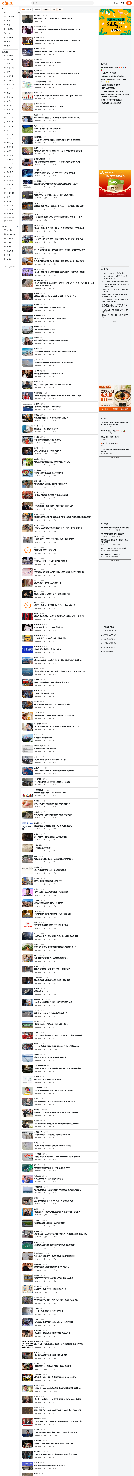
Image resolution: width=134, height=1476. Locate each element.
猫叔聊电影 (37, 27)
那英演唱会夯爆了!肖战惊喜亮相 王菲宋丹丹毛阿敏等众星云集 (57, 29)
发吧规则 (10, 251)
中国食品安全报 (38, 790)
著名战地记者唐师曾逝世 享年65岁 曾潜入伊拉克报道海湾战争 (57, 162)
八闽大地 (10, 134)
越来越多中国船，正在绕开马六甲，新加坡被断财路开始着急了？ (58, 660)
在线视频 (10, 214)
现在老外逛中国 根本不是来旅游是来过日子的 (51, 418)
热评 (8, 25)
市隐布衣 (36, 415)
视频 (8, 42)
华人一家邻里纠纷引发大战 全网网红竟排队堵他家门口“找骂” (57, 726)
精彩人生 (10, 97)
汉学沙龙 (10, 155)
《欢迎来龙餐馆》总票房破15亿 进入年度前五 (51, 495)
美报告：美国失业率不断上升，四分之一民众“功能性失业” (56, 605)
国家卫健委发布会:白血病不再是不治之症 (49, 1465)
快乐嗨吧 (10, 59)
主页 (8, 12)
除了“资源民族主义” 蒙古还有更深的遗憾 (49, 307)
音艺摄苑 (10, 105)
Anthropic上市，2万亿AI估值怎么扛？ (49, 627)
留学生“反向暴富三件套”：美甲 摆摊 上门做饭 (51, 925)
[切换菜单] (19, 12)
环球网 (36, 1198)
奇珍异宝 (10, 55)
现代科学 (10, 151)
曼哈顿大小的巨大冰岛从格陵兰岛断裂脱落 (50, 1057)
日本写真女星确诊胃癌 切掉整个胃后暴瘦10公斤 (52, 1333)
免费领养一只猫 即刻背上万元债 (46, 429)
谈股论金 (10, 176)
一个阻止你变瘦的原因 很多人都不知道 (48, 1311)
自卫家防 (10, 139)
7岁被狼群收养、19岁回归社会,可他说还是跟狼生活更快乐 (56, 1300)
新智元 (36, 1242)
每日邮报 (36, 812)
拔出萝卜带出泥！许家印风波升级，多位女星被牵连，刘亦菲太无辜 (59, 228)
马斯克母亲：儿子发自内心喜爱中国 (47, 583)
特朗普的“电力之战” (41, 991)
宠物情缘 (10, 76)
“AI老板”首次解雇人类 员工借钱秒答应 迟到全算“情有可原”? (56, 1454)
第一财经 (36, 1165)
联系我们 (10, 230)
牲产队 (36, 126)
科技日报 (36, 801)
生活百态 (10, 122)
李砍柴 (36, 1044)
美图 (8, 46)
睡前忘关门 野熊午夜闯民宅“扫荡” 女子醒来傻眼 (52, 969)
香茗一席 (10, 164)
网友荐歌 (10, 159)
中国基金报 (37, 316)
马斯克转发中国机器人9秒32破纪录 (47, 406)
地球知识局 (37, 1176)
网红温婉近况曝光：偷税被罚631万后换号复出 (51, 340)
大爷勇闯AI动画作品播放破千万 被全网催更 (50, 837)
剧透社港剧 (37, 481)
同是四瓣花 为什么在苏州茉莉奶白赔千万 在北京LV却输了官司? (58, 1410)
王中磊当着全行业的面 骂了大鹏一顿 (48, 62)
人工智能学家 (38, 1088)
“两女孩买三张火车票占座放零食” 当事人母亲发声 (52, 1366)
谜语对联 (10, 210)
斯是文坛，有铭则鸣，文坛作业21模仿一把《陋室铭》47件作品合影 (115, 95)
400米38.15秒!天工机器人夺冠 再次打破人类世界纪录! (54, 51)
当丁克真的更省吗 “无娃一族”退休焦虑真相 (50, 870)
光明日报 (36, 713)
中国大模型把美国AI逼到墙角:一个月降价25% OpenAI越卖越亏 (58, 95)
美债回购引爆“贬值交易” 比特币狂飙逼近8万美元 (52, 704)
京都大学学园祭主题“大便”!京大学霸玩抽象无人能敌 (53, 1278)
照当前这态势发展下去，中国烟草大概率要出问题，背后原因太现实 (59, 261)
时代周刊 (36, 1231)
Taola (36, 911)
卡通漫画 (10, 126)
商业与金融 (10, 193)
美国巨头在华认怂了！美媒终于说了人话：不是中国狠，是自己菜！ (59, 206)
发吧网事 (10, 93)
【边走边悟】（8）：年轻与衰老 (111, 103)
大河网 (36, 757)
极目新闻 (36, 38)
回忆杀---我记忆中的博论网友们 (111, 100)
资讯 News (10, 17)
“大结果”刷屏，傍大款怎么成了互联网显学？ (51, 638)
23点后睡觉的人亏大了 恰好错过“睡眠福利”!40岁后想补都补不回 (58, 1068)
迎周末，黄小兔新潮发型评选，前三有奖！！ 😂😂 (113, 80)
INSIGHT (37, 922)
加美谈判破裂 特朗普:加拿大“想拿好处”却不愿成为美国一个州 (57, 40)
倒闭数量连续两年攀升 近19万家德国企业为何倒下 (53, 1168)
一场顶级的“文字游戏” (42, 848)
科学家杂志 (37, 470)
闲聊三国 (10, 114)
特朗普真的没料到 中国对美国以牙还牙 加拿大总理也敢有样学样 (58, 151)
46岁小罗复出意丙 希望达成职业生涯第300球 (51, 892)
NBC (35, 856)
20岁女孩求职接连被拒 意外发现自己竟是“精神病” (53, 1145)
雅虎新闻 (36, 1275)
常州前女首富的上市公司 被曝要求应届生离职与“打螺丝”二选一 (57, 395)
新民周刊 (36, 988)
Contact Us (11, 234)
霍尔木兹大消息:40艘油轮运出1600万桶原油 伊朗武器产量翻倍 (57, 1190)
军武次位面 (37, 1110)
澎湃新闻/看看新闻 (39, 159)
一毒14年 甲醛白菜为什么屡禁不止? (47, 129)
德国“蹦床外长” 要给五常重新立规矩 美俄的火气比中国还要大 (57, 1212)
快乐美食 (10, 89)
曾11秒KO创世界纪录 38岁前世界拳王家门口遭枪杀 (53, 1443)
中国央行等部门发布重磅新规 (45, 748)
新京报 (36, 1143)
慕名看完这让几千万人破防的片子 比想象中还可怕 (53, 18)
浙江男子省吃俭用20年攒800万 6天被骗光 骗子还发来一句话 (56, 1123)
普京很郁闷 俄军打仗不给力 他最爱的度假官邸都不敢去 (54, 1101)
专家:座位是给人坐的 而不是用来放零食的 (49, 1223)
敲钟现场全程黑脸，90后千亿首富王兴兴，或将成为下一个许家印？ (59, 616)
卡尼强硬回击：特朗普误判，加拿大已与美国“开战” (53, 506)
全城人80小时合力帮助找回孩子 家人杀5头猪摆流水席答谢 (56, 936)
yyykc (36, 203)
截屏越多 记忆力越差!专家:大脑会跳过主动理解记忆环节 (55, 84)
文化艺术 (10, 80)
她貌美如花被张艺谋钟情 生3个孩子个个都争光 (51, 1267)
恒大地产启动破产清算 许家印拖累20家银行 (50, 1355)
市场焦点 (36, 680)
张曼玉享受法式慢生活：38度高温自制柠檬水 (51, 958)
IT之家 (36, 492)
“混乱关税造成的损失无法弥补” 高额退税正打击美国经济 (55, 351)
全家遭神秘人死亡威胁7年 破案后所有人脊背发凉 (52, 914)
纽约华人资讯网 (38, 1341)
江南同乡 (10, 118)
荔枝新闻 (36, 1363)
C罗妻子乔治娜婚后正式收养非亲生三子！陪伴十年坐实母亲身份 (58, 528)
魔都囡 (36, 1385)
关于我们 (10, 242)
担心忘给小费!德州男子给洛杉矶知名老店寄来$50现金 (54, 1256)
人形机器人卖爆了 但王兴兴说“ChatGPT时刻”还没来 (54, 1322)
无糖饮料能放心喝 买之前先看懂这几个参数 (50, 792)
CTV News (37, 1419)
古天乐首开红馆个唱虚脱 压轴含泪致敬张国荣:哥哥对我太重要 (57, 140)
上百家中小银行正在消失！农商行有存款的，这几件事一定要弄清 (58, 239)
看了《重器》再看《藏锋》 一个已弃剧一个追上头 (53, 384)
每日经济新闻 (38, 1187)
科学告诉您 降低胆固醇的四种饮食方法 (48, 473)
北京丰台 (36, 459)
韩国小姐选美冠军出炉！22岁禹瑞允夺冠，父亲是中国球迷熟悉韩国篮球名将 (62, 517)
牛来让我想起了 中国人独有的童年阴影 (48, 1179)
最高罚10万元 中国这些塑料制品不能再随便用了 (52, 804)
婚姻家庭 (10, 143)
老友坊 (9, 168)
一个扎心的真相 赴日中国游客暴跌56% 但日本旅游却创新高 (56, 1046)
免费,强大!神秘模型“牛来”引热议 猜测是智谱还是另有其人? (56, 184)
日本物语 (36, 437)
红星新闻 (36, 49)
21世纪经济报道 (38, 746)
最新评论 (10, 33)
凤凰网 (36, 148)
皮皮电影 (36, 1430)
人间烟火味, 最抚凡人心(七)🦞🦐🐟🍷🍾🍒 (114, 69)
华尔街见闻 (37, 181)
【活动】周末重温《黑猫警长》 (111, 85)
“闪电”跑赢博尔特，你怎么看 (45, 550)
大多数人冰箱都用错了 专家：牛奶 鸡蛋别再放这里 (53, 1002)
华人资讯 (36, 867)
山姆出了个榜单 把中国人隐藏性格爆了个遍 (50, 1289)
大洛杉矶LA (37, 768)
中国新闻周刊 (38, 393)
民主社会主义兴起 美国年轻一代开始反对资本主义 (53, 826)
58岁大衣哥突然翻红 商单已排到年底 (48, 881)
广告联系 (10, 238)
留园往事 (10, 189)
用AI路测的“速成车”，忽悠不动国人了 (48, 649)
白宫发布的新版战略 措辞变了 (45, 329)
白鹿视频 (36, 404)
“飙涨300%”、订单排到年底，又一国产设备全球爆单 (54, 195)
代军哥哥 (36, 338)
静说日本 (36, 104)
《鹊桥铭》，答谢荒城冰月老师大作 (112, 76)
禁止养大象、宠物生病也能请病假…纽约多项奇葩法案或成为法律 (58, 1344)
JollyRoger (37, 624)
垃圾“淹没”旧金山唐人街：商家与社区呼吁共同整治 (53, 859)
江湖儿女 (10, 180)
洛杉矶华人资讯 (38, 1253)
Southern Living (39, 999)
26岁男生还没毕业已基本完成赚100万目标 (50, 759)
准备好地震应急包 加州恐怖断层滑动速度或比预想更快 (54, 770)
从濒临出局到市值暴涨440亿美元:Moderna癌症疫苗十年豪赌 (57, 1156)
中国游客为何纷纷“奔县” (43, 737)
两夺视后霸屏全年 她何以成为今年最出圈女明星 (52, 980)
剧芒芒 (36, 382)
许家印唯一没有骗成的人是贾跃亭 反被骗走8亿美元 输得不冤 (57, 117)
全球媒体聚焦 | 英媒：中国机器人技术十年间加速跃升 (54, 539)
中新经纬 (36, 294)
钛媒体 (36, 115)
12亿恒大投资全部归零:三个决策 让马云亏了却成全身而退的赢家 (58, 1035)
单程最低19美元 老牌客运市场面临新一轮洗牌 (51, 1024)
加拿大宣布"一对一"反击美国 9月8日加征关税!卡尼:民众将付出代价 (59, 1421)
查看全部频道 (11, 217)
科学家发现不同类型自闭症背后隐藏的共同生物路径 (53, 1090)
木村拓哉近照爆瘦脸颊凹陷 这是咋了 (48, 440)
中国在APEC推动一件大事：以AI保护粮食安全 (51, 561)
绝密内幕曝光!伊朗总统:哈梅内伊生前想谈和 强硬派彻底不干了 (57, 73)
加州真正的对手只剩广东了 (44, 693)
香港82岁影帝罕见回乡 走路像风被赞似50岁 (50, 484)
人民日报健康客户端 (40, 82)
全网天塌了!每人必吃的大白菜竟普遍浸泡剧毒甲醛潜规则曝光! (57, 1388)
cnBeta (36, 1055)
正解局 (36, 1319)
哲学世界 (10, 109)
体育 (8, 64)
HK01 (36, 955)
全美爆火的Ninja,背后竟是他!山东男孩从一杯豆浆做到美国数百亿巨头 (60, 1234)
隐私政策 (10, 247)
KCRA (36, 966)
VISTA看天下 (38, 16)
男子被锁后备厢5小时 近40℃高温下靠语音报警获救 (53, 1201)
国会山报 (36, 823)
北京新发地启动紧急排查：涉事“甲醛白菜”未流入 (52, 462)
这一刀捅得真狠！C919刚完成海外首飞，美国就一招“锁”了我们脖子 (59, 250)
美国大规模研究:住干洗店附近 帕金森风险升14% (52, 1134)
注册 (129, 3)
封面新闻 (36, 834)
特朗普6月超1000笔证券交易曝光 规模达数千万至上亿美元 (56, 296)
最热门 (9, 21)
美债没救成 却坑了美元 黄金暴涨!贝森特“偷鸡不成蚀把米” (55, 1377)
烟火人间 (10, 205)
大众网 (36, 360)
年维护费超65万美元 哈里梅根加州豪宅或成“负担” (53, 815)
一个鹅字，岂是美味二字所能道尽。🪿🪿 (114, 91)
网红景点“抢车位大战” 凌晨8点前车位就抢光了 (51, 1013)
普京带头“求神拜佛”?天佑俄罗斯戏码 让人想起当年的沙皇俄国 (57, 1399)
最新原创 (10, 29)
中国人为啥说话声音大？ (109, 88)
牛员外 (36, 192)
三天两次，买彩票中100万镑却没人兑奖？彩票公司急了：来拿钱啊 (59, 572)
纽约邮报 (36, 71)
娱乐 (8, 197)
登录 (122, 3)
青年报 (36, 426)
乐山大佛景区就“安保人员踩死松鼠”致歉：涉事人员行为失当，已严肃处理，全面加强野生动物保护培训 (64, 284)
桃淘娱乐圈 (37, 137)
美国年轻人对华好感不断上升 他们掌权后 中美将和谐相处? (56, 1112)
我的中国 (10, 184)
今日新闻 (46, 9)
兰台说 (36, 93)
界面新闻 (36, 1077)
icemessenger (38, 280)
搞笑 (8, 72)
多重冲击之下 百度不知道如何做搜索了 (48, 1079)
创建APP (10, 255)
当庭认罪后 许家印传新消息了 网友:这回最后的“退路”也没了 (56, 1432)
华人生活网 (37, 724)
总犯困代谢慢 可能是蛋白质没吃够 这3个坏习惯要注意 (54, 715)
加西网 (36, 944)
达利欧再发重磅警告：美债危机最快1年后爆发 (51, 682)
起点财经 (36, 691)
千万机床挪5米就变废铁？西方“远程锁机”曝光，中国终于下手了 (58, 217)
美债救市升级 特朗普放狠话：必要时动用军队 (51, 318)
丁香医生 (36, 1308)
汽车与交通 (10, 201)
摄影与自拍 (10, 84)
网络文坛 (10, 101)
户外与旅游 (10, 68)
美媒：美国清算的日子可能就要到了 (47, 451)
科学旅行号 (37, 170)
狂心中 (36, 514)
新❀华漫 (10, 147)
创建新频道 (10, 221)
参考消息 (36, 327)
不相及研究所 (38, 1286)
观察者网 (36, 305)
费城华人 (36, 900)
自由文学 (10, 130)
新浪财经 (36, 60)
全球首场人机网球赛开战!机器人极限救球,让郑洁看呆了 (55, 1245)
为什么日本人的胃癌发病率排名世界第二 (49, 106)
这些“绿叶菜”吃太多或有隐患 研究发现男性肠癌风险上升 (55, 947)
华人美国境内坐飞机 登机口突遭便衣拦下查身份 (52, 782)
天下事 (36, 448)
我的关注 (10, 37)
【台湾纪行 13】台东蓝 (108, 73)
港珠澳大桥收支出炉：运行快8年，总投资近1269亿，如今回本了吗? (59, 671)
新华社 (36, 735)
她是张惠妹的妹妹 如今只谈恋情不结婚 (48, 373)
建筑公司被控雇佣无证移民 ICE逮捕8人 (48, 903)
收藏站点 (10, 259)
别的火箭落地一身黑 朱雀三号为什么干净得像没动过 (53, 362)
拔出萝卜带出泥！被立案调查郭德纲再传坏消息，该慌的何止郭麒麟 (59, 272)
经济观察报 (37, 1220)
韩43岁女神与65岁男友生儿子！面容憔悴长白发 (52, 594)
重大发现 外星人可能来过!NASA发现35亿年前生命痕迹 (54, 173)
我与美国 (10, 172)
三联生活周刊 (38, 977)
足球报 (36, 889)
